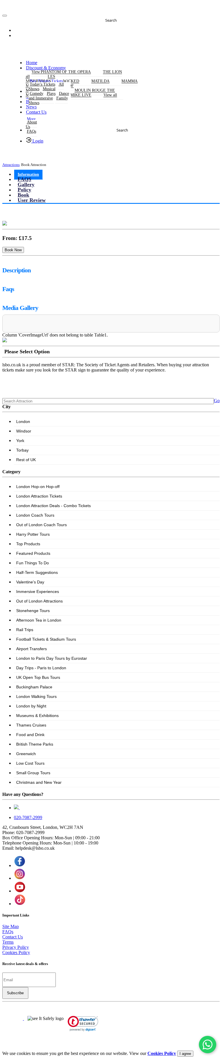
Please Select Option (27, 351)
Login (37, 140)
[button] (22, 30)
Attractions (11, 164)
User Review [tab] (32, 200)
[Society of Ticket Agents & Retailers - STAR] (13, 1018)
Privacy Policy (15, 947)
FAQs (31, 131)
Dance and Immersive (49, 95)
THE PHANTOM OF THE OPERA (61, 72)
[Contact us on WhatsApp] (207, 1044)
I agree (185, 1053)
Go (217, 400)
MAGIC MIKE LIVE (73, 95)
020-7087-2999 (28, 817)
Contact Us (36, 112)
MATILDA (100, 81)
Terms (8, 942)
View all (110, 95)
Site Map (10, 926)
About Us (31, 124)
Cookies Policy (16, 952)
